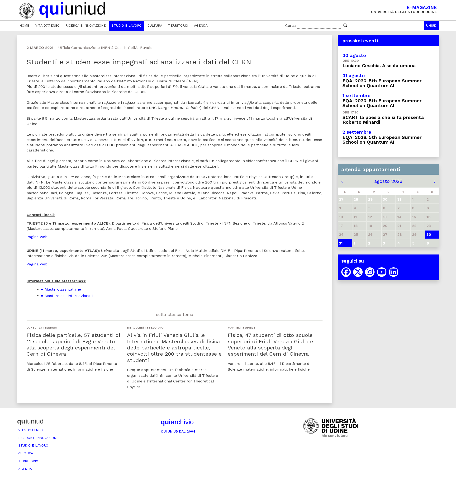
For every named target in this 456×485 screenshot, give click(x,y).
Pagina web (37, 237)
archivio (177, 422)
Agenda (201, 25)
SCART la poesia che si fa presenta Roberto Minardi (383, 119)
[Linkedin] (393, 272)
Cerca (290, 25)
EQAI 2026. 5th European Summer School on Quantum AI (382, 83)
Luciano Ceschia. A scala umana (379, 65)
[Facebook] (346, 272)
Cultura (154, 25)
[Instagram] (370, 272)
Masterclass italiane (63, 289)
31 (341, 243)
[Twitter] (358, 272)
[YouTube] (381, 272)
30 (429, 234)
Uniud (431, 25)
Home (24, 25)
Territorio (178, 25)
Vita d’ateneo (47, 25)
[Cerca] (345, 26)
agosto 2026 (388, 181)
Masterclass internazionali (69, 295)
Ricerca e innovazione (86, 25)
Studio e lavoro (127, 25)
